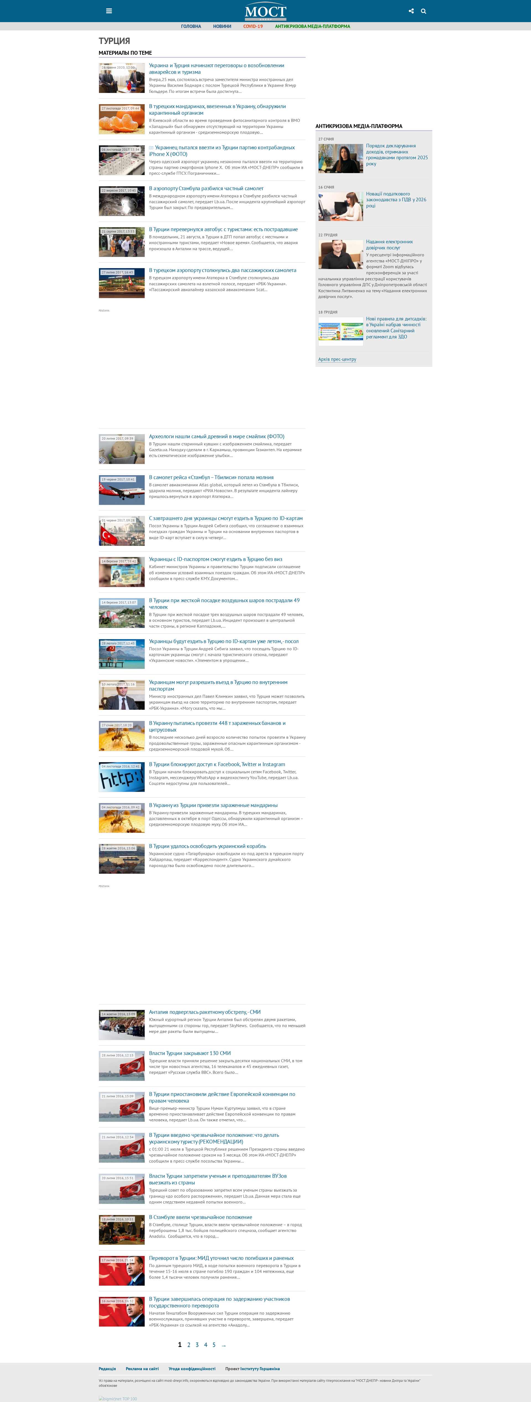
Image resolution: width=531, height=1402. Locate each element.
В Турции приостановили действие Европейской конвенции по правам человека (222, 1097)
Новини (222, 26)
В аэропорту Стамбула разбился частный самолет (206, 188)
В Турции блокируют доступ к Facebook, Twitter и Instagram (217, 764)
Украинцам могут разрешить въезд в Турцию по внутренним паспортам (218, 685)
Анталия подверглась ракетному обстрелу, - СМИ (205, 1011)
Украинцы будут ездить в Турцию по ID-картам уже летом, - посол (224, 641)
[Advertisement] (179, 369)
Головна (191, 26)
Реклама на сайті (142, 1368)
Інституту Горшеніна (260, 1368)
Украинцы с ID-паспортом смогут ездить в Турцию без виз (215, 559)
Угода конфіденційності (192, 1368)
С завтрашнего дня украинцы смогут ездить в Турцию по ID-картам (226, 518)
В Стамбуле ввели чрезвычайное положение (200, 1217)
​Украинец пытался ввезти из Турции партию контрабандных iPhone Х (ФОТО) (221, 151)
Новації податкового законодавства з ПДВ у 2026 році (396, 199)
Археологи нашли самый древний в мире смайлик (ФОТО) (217, 436)
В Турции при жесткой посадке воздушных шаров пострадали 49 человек (224, 603)
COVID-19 (253, 26)
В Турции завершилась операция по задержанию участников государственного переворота (219, 1302)
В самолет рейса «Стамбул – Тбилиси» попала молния (211, 477)
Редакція (107, 1368)
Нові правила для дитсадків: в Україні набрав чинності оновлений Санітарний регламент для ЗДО (396, 327)
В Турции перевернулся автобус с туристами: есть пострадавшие (223, 229)
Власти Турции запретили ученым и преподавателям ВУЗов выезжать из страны (218, 1179)
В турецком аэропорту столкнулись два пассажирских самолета (222, 270)
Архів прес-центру (337, 359)
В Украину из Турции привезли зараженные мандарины (213, 805)
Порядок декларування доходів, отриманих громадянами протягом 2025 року (397, 154)
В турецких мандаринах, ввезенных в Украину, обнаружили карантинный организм (217, 109)
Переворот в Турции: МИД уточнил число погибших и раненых (221, 1258)
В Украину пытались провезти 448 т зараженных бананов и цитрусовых (217, 726)
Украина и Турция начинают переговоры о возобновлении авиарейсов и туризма (216, 68)
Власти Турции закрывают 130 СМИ (190, 1053)
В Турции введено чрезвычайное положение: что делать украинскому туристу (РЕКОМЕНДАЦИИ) (214, 1138)
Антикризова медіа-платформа (312, 26)
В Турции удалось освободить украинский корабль (207, 846)
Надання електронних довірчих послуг (389, 244)
